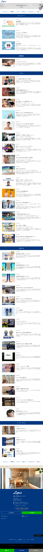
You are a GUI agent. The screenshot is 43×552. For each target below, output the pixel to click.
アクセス (28, 539)
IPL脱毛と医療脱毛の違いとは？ (22, 90)
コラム (18, 11)
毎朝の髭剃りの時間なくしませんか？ (23, 253)
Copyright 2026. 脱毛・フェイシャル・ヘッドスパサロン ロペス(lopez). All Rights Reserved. (21, 545)
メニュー (24, 539)
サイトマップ (26, 541)
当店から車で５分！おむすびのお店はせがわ (24, 287)
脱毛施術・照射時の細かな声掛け (22, 388)
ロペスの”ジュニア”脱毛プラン (22, 32)
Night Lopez (18, 355)
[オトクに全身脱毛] (8, 311)
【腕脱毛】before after (20, 439)
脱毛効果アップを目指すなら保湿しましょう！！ (25, 135)
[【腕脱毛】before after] (8, 441)
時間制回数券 (18, 21)
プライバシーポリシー (18, 541)
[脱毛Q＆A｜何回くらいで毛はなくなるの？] (8, 181)
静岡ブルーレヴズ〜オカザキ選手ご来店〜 (24, 298)
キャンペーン (5, 11)
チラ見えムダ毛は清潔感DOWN (22, 191)
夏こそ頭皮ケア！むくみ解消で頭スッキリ (24, 101)
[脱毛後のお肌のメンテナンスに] (8, 413)
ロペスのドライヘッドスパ (21, 61)
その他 (38, 11)
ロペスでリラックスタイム (21, 321)
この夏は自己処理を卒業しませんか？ (23, 214)
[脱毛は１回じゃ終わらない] (8, 170)
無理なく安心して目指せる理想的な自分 (23, 332)
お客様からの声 (19, 450)
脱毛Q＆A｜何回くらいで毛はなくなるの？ (24, 180)
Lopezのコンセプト (12, 539)
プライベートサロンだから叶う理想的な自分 (24, 399)
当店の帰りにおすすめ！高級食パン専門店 (24, 343)
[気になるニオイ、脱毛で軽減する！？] (8, 204)
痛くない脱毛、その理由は (21, 225)
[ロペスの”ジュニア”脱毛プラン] (8, 34)
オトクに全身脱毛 (19, 310)
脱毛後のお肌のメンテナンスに (22, 411)
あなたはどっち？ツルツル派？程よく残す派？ (25, 123)
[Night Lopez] (8, 356)
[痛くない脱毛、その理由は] (8, 227)
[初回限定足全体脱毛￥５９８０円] (8, 278)
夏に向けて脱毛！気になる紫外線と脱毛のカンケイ (26, 236)
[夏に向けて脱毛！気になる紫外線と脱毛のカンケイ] (8, 238)
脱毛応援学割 (18, 43)
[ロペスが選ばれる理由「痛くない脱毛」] (8, 80)
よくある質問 (19, 539)
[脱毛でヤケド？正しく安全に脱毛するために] (8, 114)
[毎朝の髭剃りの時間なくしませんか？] (8, 255)
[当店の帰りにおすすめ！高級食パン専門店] (8, 345)
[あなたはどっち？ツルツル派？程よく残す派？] (8, 125)
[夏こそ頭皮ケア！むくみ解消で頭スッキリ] (8, 103)
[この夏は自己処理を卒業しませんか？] (8, 216)
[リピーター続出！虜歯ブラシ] (8, 379)
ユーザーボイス (31, 11)
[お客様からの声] (8, 452)
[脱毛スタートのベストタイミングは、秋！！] (8, 148)
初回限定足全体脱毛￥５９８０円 (22, 276)
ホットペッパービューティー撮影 (22, 366)
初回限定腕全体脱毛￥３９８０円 (22, 265)
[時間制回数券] (8, 23)
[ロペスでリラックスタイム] (8, 323)
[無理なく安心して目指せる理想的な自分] (8, 334)
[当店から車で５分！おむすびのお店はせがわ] (8, 289)
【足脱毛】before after (20, 428)
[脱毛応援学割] (8, 45)
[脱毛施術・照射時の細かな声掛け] (8, 390)
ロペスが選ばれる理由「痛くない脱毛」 (23, 78)
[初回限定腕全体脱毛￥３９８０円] (8, 267)
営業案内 (12, 11)
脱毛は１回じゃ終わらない (21, 168)
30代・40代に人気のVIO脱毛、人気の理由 (24, 157)
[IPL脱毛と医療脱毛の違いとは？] (8, 92)
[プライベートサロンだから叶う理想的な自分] (8, 401)
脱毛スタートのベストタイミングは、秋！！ (24, 146)
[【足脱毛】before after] (8, 430)
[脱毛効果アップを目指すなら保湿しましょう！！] (8, 136)
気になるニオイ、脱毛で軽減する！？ (23, 202)
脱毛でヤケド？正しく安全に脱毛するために (24, 112)
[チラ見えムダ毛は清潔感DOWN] (8, 193)
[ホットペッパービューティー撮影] (8, 368)
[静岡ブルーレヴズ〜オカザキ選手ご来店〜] (8, 300)
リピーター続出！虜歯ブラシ (21, 377)
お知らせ (23, 11)
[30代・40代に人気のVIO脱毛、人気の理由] (8, 159)
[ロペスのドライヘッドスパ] (8, 63)
